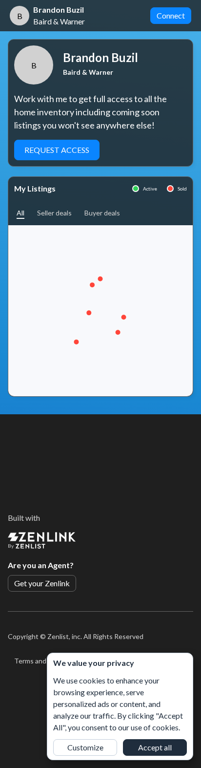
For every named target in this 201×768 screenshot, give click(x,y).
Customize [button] (85, 747)
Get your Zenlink (42, 583)
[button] (20, 212)
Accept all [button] (155, 747)
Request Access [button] (56, 149)
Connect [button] (171, 15)
